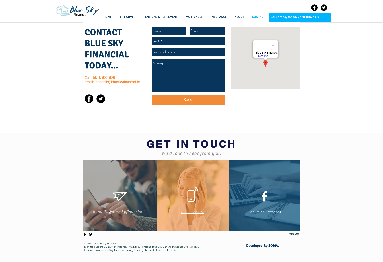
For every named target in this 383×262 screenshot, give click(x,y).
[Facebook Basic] (85, 234)
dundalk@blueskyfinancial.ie (118, 82)
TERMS (294, 234)
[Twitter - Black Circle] (324, 7)
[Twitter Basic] (91, 234)
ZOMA (273, 245)
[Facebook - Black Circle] (314, 7)
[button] (128, 17)
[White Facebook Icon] (264, 196)
